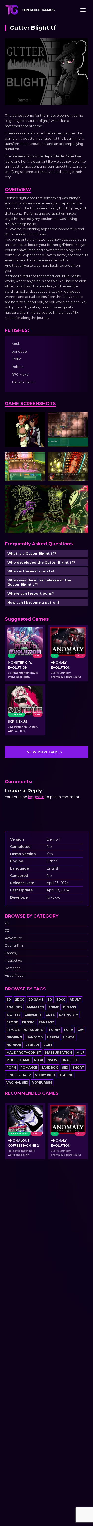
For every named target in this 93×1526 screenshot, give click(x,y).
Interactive (13, 960)
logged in (36, 797)
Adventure (13, 938)
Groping (14, 1037)
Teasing (66, 1075)
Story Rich (45, 1075)
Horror (13, 1045)
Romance (13, 968)
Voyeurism (42, 1082)
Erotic (28, 1022)
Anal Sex (14, 1007)
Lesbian (32, 1045)
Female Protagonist (25, 1030)
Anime (53, 1007)
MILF (80, 1052)
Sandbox (49, 1067)
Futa (68, 1030)
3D (7, 930)
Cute (50, 1015)
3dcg (60, 999)
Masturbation (58, 1052)
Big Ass (69, 1007)
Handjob (34, 1037)
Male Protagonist (23, 1052)
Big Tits (13, 1015)
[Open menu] (83, 9)
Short (78, 1067)
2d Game (36, 999)
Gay (80, 1030)
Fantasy (11, 953)
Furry (54, 1030)
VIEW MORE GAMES (44, 752)
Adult (75, 999)
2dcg (19, 999)
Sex (65, 1067)
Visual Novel (14, 975)
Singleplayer (18, 1075)
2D (7, 923)
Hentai (69, 1037)
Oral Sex (70, 1060)
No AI (38, 1060)
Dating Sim (14, 945)
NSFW (52, 1060)
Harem (53, 1037)
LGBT (47, 1045)
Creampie (33, 1015)
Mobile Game (18, 1060)
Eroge (12, 1022)
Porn (11, 1067)
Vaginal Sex (17, 1082)
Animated (35, 1007)
